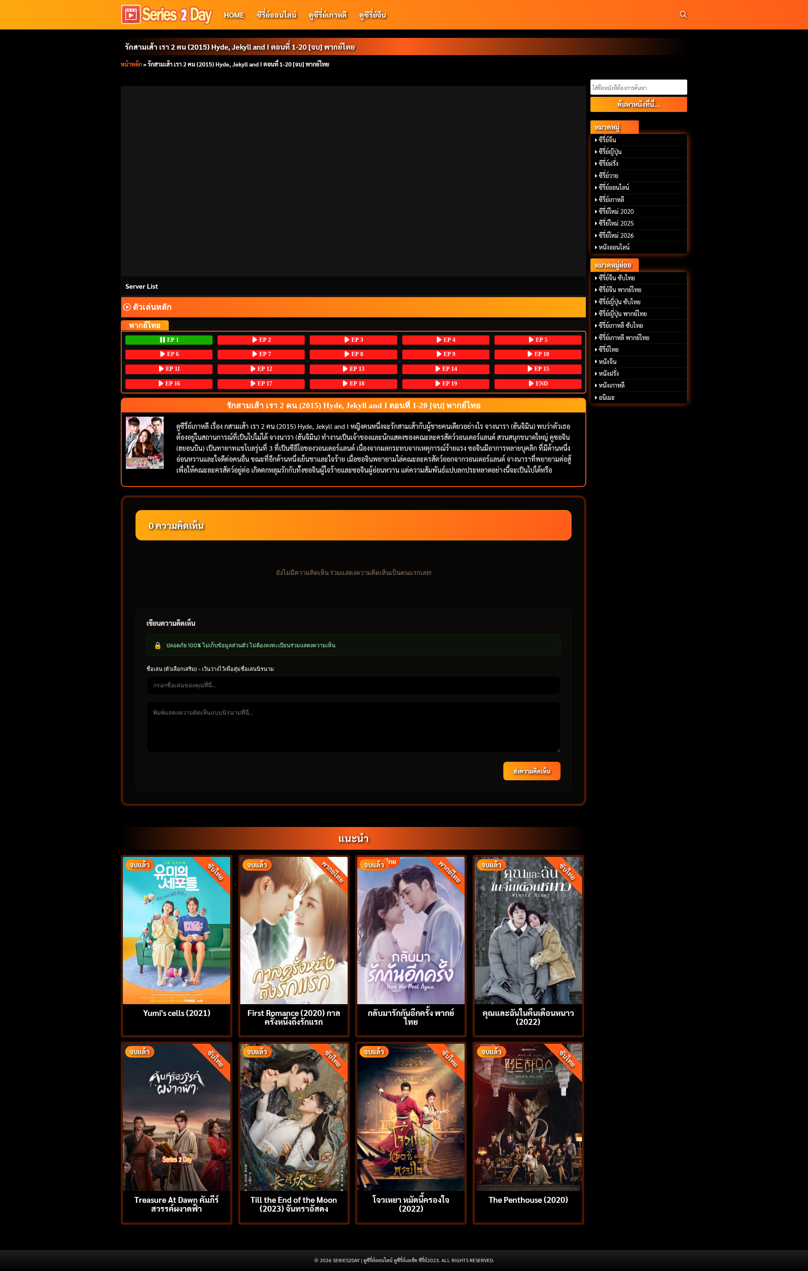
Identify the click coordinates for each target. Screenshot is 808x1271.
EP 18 (356, 383)
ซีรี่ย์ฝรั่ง (609, 163)
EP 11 (172, 369)
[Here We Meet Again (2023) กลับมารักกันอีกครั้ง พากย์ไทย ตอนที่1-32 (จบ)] (411, 929)
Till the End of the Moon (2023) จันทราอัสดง (293, 1203)
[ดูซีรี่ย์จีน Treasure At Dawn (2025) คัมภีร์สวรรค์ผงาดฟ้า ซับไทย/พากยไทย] (176, 1116)
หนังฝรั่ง (609, 373)
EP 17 (264, 383)
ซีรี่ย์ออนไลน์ (276, 14)
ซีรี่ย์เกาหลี (611, 199)
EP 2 (264, 340)
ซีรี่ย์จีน (607, 140)
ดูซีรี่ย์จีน (372, 14)
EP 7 (264, 354)
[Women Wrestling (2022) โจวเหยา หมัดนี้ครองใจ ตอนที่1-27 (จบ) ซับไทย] (411, 1116)
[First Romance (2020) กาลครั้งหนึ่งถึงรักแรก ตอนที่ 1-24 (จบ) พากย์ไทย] (294, 929)
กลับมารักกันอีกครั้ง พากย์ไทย (411, 1016)
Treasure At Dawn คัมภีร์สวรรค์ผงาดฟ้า (176, 1203)
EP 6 (172, 354)
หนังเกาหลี (612, 385)
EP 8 (356, 354)
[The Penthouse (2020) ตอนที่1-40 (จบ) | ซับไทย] (528, 1116)
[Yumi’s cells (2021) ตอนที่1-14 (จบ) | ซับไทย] (176, 929)
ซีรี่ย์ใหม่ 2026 (616, 235)
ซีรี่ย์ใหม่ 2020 (616, 211)
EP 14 (449, 369)
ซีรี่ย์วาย (608, 175)
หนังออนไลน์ (614, 247)
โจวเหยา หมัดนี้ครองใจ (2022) (411, 1203)
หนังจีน (608, 361)
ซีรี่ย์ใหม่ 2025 (616, 223)
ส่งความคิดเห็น (531, 771)
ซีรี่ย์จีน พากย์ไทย (620, 289)
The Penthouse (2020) (528, 1199)
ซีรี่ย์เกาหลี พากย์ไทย (624, 337)
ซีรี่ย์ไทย (609, 349)
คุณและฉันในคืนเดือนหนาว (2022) (528, 1016)
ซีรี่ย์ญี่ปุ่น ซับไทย (620, 302)
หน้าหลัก (131, 64)
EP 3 (356, 340)
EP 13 (356, 369)
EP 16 (172, 383)
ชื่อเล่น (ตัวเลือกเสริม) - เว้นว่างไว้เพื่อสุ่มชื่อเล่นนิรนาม (210, 668)
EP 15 (541, 369)
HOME (234, 14)
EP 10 (541, 354)
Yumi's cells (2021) (176, 1012)
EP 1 (172, 340)
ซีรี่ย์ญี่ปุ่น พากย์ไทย (623, 313)
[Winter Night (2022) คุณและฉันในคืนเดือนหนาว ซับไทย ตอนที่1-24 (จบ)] (528, 929)
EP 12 (264, 369)
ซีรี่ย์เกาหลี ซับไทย (621, 325)
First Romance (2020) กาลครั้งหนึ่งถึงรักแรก (293, 1016)
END (541, 383)
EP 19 (449, 383)
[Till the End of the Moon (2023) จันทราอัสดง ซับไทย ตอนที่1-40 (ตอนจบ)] (294, 1116)
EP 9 (448, 354)
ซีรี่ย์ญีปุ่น (610, 151)
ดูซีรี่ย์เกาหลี (328, 14)
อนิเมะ (607, 397)
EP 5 (541, 340)
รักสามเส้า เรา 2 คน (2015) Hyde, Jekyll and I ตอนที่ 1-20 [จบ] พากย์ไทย (240, 46)
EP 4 (448, 340)
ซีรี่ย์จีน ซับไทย (617, 278)
